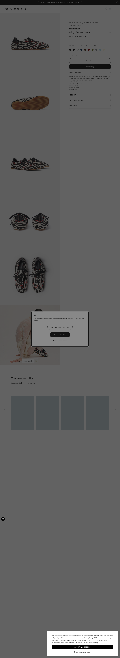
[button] (82, 652)
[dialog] (60, 329)
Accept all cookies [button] (82, 647)
